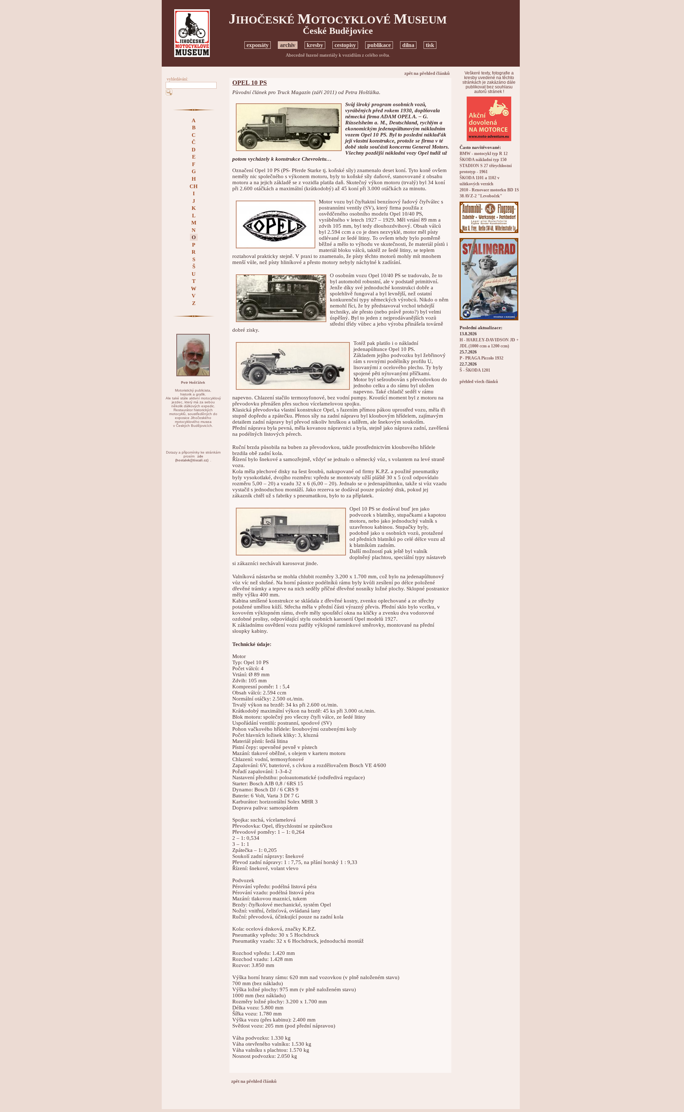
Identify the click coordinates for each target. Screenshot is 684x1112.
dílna (408, 45)
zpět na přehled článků (427, 73)
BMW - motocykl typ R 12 (484, 153)
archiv (287, 45)
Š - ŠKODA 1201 (475, 370)
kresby (315, 45)
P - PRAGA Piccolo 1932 (481, 358)
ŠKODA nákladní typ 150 (483, 159)
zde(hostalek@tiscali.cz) (191, 458)
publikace (379, 45)
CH (194, 186)
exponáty (258, 45)
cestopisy (345, 45)
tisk (430, 45)
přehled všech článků (479, 381)
